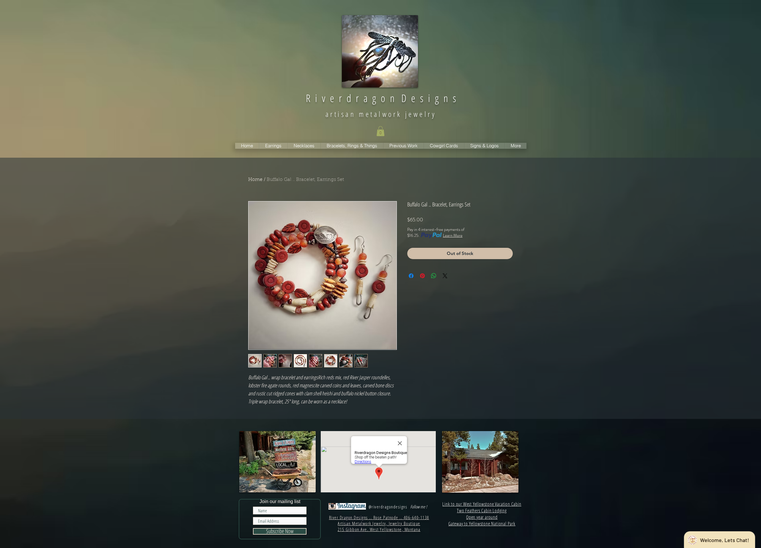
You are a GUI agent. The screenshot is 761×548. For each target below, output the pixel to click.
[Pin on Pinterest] (422, 275)
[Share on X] (445, 275)
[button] (380, 131)
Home (255, 179)
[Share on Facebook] (411, 275)
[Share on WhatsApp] (433, 275)
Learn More (453, 235)
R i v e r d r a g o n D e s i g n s (381, 98)
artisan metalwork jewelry (381, 114)
